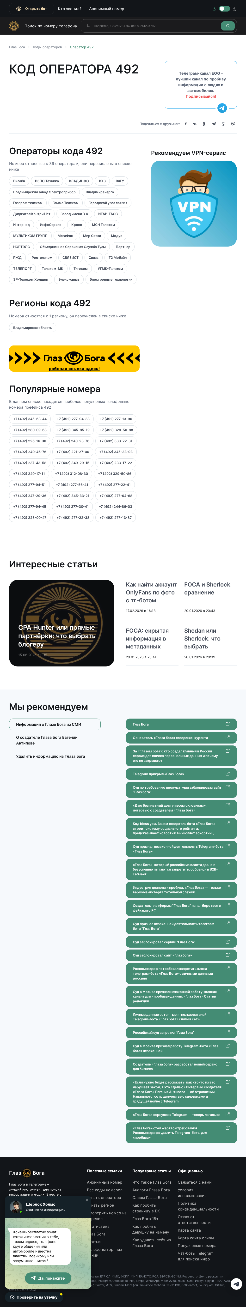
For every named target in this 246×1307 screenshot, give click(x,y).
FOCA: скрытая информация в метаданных (147, 638)
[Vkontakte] (194, 124)
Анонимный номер (106, 8)
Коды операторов (47, 47)
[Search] (228, 25)
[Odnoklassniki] (204, 124)
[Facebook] (185, 124)
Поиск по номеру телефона (51, 26)
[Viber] (233, 124)
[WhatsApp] (223, 124)
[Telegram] (214, 124)
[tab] (55, 740)
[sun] (214, 9)
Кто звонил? (69, 8)
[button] (87, 1200)
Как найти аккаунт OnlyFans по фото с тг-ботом (151, 592)
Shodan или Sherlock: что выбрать (202, 638)
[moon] (235, 9)
